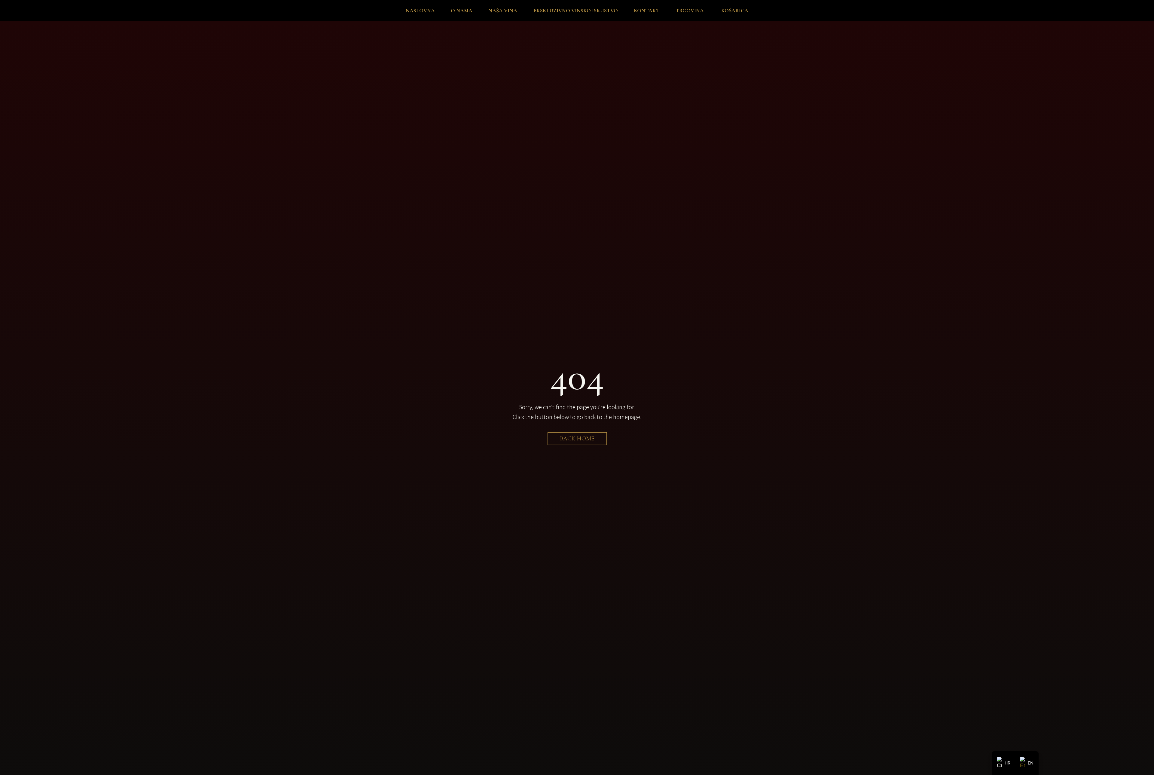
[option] (1026, 763)
